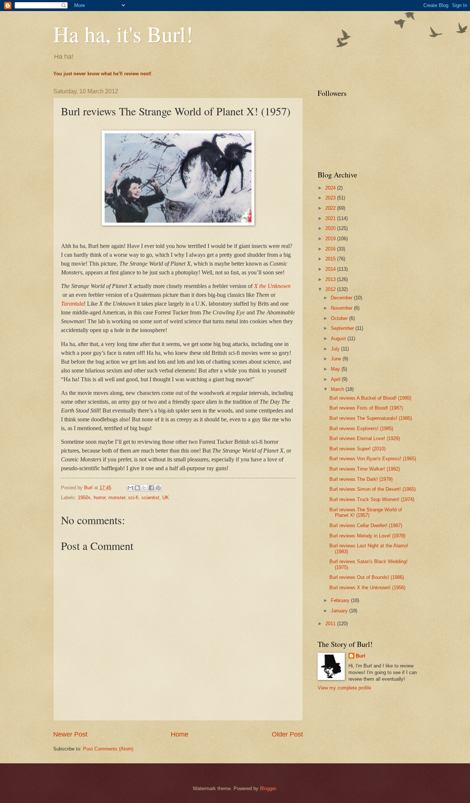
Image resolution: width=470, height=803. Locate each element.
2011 (331, 623)
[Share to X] (144, 487)
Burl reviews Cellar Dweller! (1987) (365, 525)
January (340, 610)
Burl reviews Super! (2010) (357, 448)
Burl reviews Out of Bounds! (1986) (366, 577)
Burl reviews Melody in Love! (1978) (367, 536)
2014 (331, 269)
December (342, 297)
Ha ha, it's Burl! (123, 33)
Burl (360, 656)
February (341, 600)
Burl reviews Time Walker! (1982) (364, 469)
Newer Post (70, 734)
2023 (331, 198)
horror (99, 497)
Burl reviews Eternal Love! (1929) (364, 438)
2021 (331, 218)
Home (179, 734)
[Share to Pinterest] (158, 487)
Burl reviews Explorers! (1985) (361, 428)
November (342, 308)
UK (165, 497)
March (338, 389)
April (336, 379)
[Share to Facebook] (151, 487)
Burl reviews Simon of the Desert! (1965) (372, 489)
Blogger (268, 788)
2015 (331, 259)
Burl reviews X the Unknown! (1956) (367, 587)
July (336, 349)
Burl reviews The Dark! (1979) (361, 479)
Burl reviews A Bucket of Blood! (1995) (370, 398)
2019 (331, 238)
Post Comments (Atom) (108, 749)
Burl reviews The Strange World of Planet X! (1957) (365, 512)
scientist (150, 497)
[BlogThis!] (137, 487)
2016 (331, 249)
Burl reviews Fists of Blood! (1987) (366, 408)
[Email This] (130, 487)
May (336, 369)
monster (116, 497)
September (343, 328)
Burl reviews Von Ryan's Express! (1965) (372, 458)
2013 (331, 279)
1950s (84, 497)
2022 (331, 208)
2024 (331, 188)
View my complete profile (344, 688)
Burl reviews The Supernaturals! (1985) (370, 418)
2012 (331, 289)
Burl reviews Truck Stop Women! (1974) (371, 499)
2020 (331, 228)
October (340, 318)
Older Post (287, 734)
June (337, 358)
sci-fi (133, 497)
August (339, 338)
